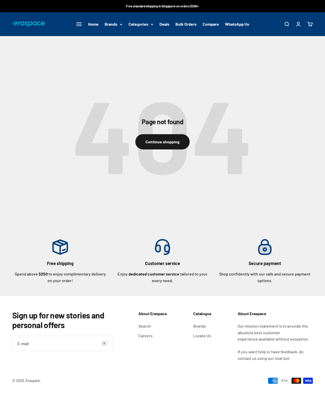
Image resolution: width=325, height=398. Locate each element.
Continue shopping (162, 141)
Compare (211, 24)
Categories (138, 24)
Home (93, 24)
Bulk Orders (186, 24)
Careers (145, 335)
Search (144, 326)
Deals (164, 24)
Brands (111, 24)
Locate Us (202, 335)
